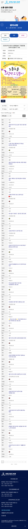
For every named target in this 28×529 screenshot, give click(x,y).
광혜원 (22, 35)
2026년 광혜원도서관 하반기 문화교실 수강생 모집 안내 (17, 356)
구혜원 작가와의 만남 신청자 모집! (16, 194)
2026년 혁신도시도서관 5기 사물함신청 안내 (17, 445)
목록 (3, 101)
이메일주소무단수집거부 (7, 513)
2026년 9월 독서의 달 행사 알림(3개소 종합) (17, 410)
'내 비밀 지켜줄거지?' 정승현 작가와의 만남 (14, 105)
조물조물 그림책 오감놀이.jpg (16, 58)
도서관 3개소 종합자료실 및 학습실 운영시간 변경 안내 (16, 144)
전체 (5, 35)
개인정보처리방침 (5, 510)
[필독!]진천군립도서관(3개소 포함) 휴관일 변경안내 (17, 163)
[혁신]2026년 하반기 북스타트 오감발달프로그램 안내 (15, 283)
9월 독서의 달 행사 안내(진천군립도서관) (17, 338)
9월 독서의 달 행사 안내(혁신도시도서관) (17, 374)
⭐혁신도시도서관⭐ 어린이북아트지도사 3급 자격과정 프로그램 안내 (17, 319)
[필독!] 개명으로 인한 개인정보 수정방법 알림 (17, 179)
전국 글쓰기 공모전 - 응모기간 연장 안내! (17, 213)
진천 (14, 35)
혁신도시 (5, 39)
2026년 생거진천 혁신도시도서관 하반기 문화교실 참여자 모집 (17, 246)
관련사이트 (13, 526)
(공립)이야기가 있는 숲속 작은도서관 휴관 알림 (17, 125)
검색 (24, 116)
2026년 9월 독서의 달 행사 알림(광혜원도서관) (15, 392)
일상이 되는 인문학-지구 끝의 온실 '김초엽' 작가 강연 (14, 109)
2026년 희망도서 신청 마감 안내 (15, 231)
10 (25, 462)
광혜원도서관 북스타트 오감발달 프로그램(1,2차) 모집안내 (17, 427)
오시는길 (3, 515)
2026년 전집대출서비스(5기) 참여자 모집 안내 (17, 264)
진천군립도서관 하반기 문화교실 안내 (16, 302)
